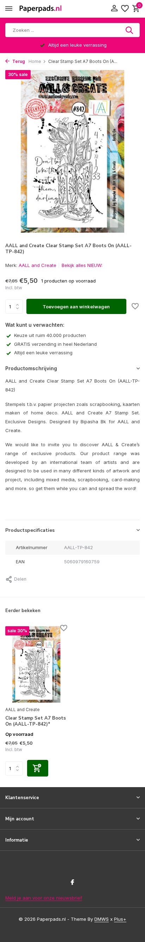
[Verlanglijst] (125, 9)
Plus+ (120, 919)
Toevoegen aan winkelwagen (76, 306)
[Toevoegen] (37, 768)
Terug (18, 61)
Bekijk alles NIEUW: (82, 265)
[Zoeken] (129, 30)
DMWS (101, 919)
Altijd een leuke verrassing (43, 352)
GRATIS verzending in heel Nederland (55, 344)
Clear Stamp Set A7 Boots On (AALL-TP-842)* (35, 721)
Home (35, 61)
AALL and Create (37, 265)
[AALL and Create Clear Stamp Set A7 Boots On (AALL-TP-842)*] (36, 664)
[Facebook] (72, 882)
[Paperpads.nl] (40, 8)
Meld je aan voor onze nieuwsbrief (43, 898)
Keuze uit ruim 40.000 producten (50, 335)
